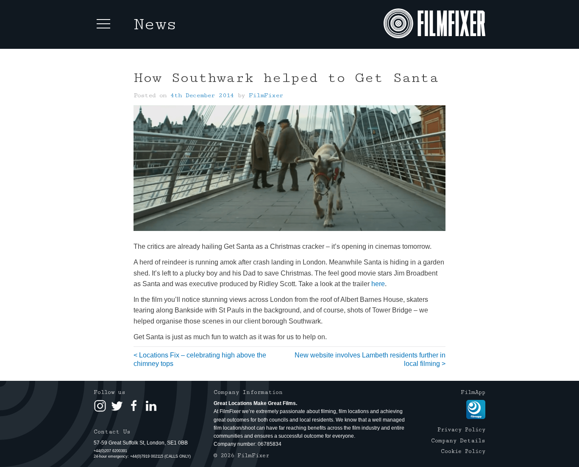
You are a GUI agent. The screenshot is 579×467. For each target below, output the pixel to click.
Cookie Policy (463, 451)
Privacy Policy (461, 429)
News (155, 24)
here (378, 283)
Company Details (458, 440)
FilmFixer (266, 95)
